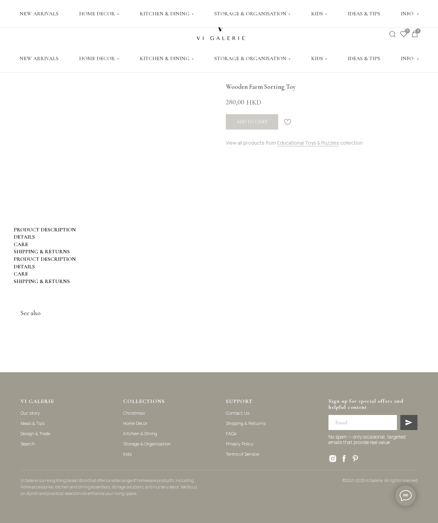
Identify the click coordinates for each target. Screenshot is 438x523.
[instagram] (332, 458)
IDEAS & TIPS (364, 58)
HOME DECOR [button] (97, 58)
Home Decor (135, 423)
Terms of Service (242, 454)
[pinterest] (355, 458)
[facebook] (344, 458)
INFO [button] (408, 58)
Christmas (134, 413)
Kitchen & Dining (140, 433)
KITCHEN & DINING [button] (165, 58)
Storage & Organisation (147, 444)
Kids (127, 454)
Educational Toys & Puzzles (308, 142)
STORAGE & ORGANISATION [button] (250, 58)
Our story (30, 413)
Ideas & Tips (32, 423)
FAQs (231, 433)
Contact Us (237, 413)
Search (28, 444)
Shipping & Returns (246, 423)
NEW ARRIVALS (39, 58)
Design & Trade (35, 433)
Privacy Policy (240, 444)
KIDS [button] (317, 58)
